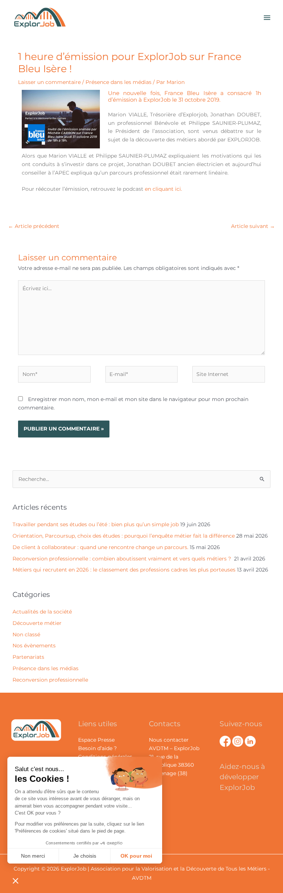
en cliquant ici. (163, 189)
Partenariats (28, 657)
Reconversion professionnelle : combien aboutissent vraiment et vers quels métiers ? (123, 559)
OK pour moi (136, 856)
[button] (15, 880)
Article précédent (33, 226)
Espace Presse (96, 740)
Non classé (26, 634)
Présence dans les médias (118, 82)
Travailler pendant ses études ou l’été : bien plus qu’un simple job (96, 524)
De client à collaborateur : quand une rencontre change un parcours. (100, 547)
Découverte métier (37, 623)
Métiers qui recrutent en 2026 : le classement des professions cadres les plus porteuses (124, 570)
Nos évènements (34, 645)
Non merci (33, 856)
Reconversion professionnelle (50, 680)
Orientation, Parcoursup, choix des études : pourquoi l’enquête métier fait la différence (124, 536)
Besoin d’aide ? (97, 748)
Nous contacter (169, 740)
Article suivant (253, 226)
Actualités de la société (42, 612)
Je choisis (84, 856)
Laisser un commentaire (49, 82)
